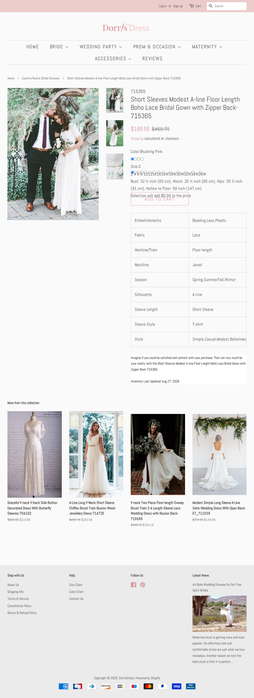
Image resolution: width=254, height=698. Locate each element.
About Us (13, 584)
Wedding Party (99, 46)
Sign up (178, 6)
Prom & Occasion (155, 46)
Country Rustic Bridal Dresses (41, 78)
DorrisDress (126, 678)
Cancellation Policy (19, 606)
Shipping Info (15, 591)
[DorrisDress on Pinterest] (142, 585)
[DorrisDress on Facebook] (133, 585)
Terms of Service (18, 598)
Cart (198, 6)
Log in (162, 6)
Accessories (111, 58)
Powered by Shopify (147, 678)
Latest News (200, 575)
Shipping (137, 138)
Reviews (152, 58)
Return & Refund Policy (22, 613)
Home (32, 46)
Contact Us (76, 598)
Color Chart (76, 591)
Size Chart (75, 584)
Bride (57, 46)
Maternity (205, 46)
